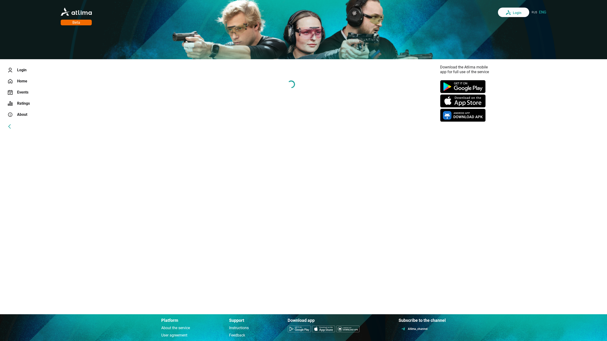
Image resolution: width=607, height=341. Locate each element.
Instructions (239, 328)
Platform (169, 320)
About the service (175, 328)
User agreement (174, 335)
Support (236, 320)
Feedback (237, 335)
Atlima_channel (418, 329)
